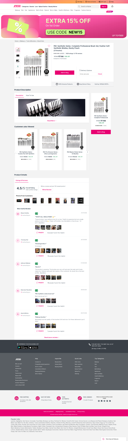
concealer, (33, 421)
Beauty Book (58, 362)
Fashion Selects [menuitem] (86, 10)
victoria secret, (83, 421)
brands (32, 6)
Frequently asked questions (42, 364)
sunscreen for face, (35, 424)
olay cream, (95, 422)
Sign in (104, 6)
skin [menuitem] (22, 10)
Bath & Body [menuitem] (39, 10)
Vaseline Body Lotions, (22, 429)
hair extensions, (87, 422)
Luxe (96, 383)
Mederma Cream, (19, 428)
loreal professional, (77, 422)
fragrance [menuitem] (77, 10)
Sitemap (77, 373)
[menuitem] (109, 12)
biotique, (45, 421)
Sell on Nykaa (38, 373)
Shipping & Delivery (40, 371)
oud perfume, (95, 424)
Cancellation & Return (40, 369)
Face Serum (38, 431)
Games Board (58, 364)
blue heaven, (73, 426)
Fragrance (97, 378)
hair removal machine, (69, 424)
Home (16, 41)
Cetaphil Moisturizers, (80, 428)
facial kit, (69, 421)
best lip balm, (90, 426)
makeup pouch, (103, 424)
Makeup (22, 41)
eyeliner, (110, 421)
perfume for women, (60, 421)
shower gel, (25, 424)
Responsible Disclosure (21, 380)
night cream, (42, 426)
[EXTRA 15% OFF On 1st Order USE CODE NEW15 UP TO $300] (64, 26)
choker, (88, 424)
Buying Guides (58, 366)
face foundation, (57, 424)
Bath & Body (98, 369)
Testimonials (18, 373)
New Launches (78, 364)
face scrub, (97, 426)
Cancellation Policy (70, 411)
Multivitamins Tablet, (30, 428)
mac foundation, (80, 424)
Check (100, 74)
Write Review (46, 190)
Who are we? (18, 363)
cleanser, (53, 422)
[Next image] (19, 78)
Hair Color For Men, (20, 431)
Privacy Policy (81, 411)
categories (25, 6)
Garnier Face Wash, (54, 428)
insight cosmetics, (47, 424)
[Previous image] (17, 78)
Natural (96, 380)
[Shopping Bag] (112, 6)
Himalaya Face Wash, (43, 428)
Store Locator (38, 366)
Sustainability (18, 378)
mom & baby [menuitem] (53, 10)
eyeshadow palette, (44, 422)
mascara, (68, 422)
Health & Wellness (99, 376)
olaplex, (110, 424)
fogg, (101, 422)
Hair (96, 366)
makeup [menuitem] (17, 10)
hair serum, (26, 421)
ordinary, (31, 422)
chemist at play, (60, 422)
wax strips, (18, 424)
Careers (17, 366)
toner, (36, 422)
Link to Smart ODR (20, 385)
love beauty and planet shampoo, (98, 421)
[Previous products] (15, 152)
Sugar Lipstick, (33, 429)
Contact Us (38, 362)
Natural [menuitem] (46, 10)
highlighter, (19, 421)
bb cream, (75, 421)
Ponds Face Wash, (92, 428)
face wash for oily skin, (22, 422)
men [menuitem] (72, 10)
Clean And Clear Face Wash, (91, 429)
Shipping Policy (60, 411)
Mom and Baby (98, 373)
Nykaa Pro (77, 371)
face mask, (39, 421)
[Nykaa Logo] (17, 6)
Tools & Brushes (31, 41)
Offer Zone (77, 362)
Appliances (97, 371)
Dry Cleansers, (31, 431)
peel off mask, (81, 426)
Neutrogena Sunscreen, (106, 429)
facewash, (49, 426)
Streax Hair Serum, (102, 428)
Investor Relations (20, 382)
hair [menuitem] (26, 10)
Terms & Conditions (48, 411)
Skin (96, 364)
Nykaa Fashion (43, 6)
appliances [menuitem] (31, 10)
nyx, (53, 426)
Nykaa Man (77, 366)
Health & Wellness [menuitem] (64, 10)
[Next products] (87, 152)
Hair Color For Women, (67, 428)
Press (16, 371)
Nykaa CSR (18, 375)
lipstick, (13, 421)
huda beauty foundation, (30, 426)
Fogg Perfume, (78, 429)
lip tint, (105, 422)
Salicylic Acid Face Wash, (66, 429)
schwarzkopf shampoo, (62, 426)
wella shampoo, (18, 426)
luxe (36, 6)
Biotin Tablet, (41, 429)
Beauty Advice (53, 6)
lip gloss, (51, 421)
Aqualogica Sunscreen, (52, 429)
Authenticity (18, 368)
